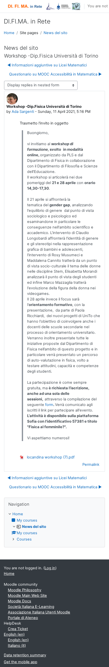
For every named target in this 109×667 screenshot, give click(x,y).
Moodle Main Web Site (27, 595)
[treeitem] (54, 526)
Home (9, 33)
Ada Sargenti (23, 111)
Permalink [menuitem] (90, 464)
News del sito (55, 33)
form (49, 404)
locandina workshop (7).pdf (50, 457)
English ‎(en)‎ (14, 634)
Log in (50, 568)
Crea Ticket (18, 629)
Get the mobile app (20, 662)
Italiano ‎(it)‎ (17, 645)
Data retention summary (25, 655)
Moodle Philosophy (24, 590)
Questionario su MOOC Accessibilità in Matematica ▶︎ (55, 74)
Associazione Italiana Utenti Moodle (39, 612)
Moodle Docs (19, 601)
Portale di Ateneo (23, 617)
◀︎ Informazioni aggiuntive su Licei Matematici (47, 65)
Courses (24, 539)
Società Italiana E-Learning (31, 606)
